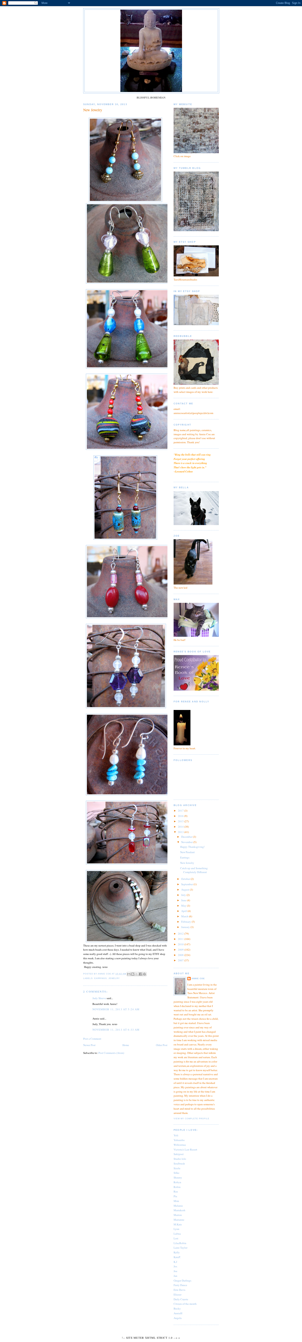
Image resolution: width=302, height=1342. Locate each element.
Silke (176, 1173)
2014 (181, 826)
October (186, 879)
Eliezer (177, 1294)
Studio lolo (180, 1159)
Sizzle (177, 1168)
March (185, 916)
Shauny (178, 1177)
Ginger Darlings (182, 1280)
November (187, 842)
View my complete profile (191, 1118)
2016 (181, 816)
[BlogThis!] (133, 974)
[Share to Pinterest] (144, 974)
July (184, 895)
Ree (176, 1191)
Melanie (178, 1205)
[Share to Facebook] (140, 974)
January (185, 927)
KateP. (177, 1257)
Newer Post (89, 1045)
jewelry (114, 978)
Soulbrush (179, 1163)
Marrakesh (179, 1210)
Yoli (176, 1135)
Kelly (177, 1252)
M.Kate (178, 1224)
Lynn (176, 1229)
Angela (178, 1318)
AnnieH (178, 1313)
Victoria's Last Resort (185, 1149)
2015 (181, 821)
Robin (177, 1187)
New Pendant (187, 852)
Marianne (179, 1219)
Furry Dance (180, 1285)
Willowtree (180, 1145)
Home (125, 1045)
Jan (175, 1276)
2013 (181, 832)
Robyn (177, 1182)
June (184, 900)
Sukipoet (179, 1154)
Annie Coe (198, 978)
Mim (176, 1201)
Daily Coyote (181, 1299)
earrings (100, 978)
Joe (175, 1271)
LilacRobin (180, 1243)
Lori (176, 1238)
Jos (175, 1266)
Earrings (184, 857)
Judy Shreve (99, 998)
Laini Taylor (180, 1247)
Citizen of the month (185, 1304)
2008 (181, 955)
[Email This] (129, 974)
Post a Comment (92, 1038)
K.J (175, 1262)
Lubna (177, 1233)
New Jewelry (187, 863)
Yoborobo (179, 1140)
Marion (178, 1215)
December (187, 837)
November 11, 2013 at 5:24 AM (115, 1009)
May (184, 905)
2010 (181, 944)
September (187, 884)
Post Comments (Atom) (111, 1053)
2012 (181, 933)
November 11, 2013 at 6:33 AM (115, 1029)
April (184, 911)
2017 (181, 810)
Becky (177, 1308)
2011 (181, 939)
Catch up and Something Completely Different (194, 870)
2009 (181, 949)
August (185, 889)
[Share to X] (137, 974)
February (186, 921)
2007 (181, 960)
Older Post (161, 1045)
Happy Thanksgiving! (192, 847)
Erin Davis (179, 1290)
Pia (175, 1196)
